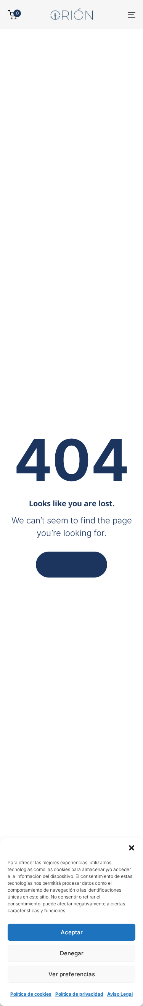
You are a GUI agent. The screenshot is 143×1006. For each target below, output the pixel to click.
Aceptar (72, 932)
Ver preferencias (71, 974)
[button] (131, 848)
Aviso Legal (120, 994)
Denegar (72, 953)
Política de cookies (30, 994)
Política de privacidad (79, 994)
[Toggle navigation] (114, 14)
